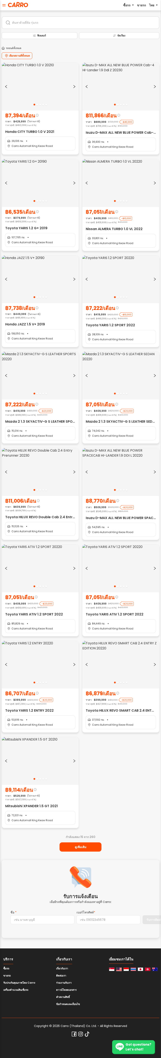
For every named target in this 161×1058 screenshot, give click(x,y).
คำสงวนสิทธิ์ (63, 997)
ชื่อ (13, 912)
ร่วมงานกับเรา (64, 982)
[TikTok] (87, 1034)
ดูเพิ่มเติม (80, 847)
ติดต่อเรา (61, 975)
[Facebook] (74, 1034)
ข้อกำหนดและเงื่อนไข (68, 1004)
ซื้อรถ (126, 5)
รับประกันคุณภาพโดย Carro (19, 982)
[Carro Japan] (140, 969)
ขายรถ (141, 5)
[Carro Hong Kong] (147, 969)
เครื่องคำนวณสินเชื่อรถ (15, 990)
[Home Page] (18, 4)
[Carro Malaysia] (119, 969)
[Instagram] (80, 1034)
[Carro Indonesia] (126, 969)
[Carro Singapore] (111, 969)
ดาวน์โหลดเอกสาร (66, 990)
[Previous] (6, 86)
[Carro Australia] (155, 969)
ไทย (151, 5)
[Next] (74, 86)
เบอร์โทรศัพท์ (86, 912)
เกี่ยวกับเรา (62, 968)
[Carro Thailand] (133, 969)
